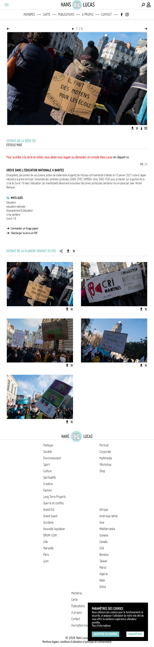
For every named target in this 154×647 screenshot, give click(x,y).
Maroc (102, 567)
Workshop (105, 465)
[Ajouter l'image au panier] (137, 128)
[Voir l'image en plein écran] (146, 128)
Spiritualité (49, 477)
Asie (101, 522)
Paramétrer (135, 634)
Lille (45, 542)
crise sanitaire (13, 214)
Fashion (47, 490)
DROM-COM (50, 535)
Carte (46, 14)
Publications (66, 14)
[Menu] (6, 4)
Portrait (103, 445)
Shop (102, 471)
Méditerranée (107, 529)
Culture (47, 471)
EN (146, 164)
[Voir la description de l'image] (141, 128)
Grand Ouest (50, 516)
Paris (46, 555)
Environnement (52, 458)
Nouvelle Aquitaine (54, 529)
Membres (29, 14)
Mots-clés (17, 198)
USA (101, 548)
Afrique (103, 510)
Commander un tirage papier (24, 228)
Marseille (48, 548)
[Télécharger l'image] (132, 128)
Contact (106, 14)
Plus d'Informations (101, 626)
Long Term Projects (54, 497)
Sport (46, 465)
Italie (102, 580)
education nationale (15, 206)
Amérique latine (108, 516)
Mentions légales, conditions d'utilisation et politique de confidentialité (77, 642)
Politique (48, 445)
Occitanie (48, 522)
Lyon (46, 561)
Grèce (102, 587)
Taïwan (103, 561)
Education (11, 202)
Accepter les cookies (105, 634)
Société (47, 452)
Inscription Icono (80, 625)
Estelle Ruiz (14, 145)
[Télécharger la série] (68, 251)
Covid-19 (11, 218)
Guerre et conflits (53, 503)
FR (141, 164)
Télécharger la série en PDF (24, 233)
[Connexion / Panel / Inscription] (149, 5)
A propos (87, 14)
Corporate (105, 452)
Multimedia (105, 458)
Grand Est (48, 510)
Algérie (103, 574)
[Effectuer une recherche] (143, 5)
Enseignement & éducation (19, 210)
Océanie (103, 535)
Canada (103, 542)
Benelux (103, 555)
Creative (48, 484)
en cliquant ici (121, 157)
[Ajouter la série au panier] (74, 251)
